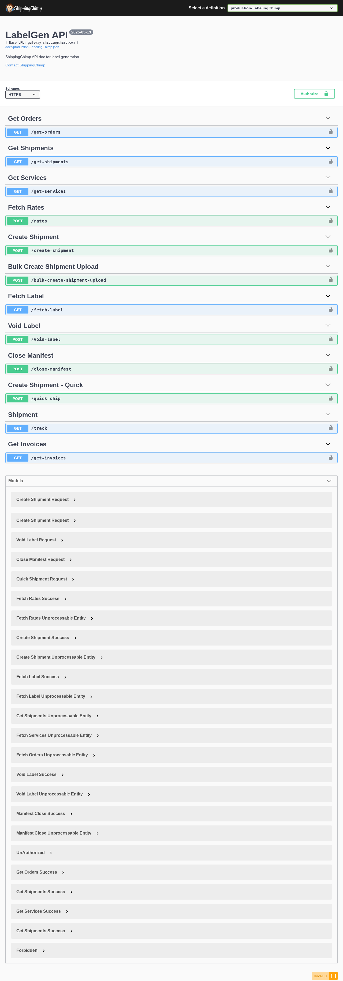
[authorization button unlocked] (330, 132)
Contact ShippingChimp (25, 65)
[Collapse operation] (328, 119)
